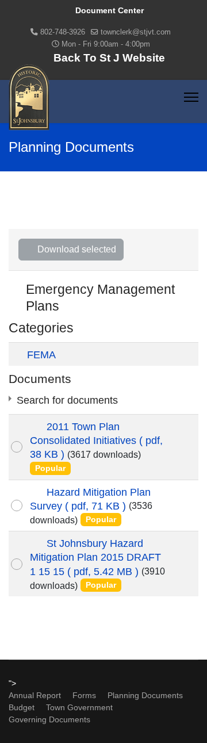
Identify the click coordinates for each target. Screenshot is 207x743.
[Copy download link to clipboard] (184, 447)
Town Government (79, 707)
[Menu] (191, 97)
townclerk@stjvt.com (136, 32)
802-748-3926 (62, 32)
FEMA (41, 355)
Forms (84, 695)
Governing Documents (49, 719)
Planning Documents (145, 695)
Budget (21, 707)
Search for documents (67, 400)
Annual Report (35, 695)
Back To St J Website (109, 58)
